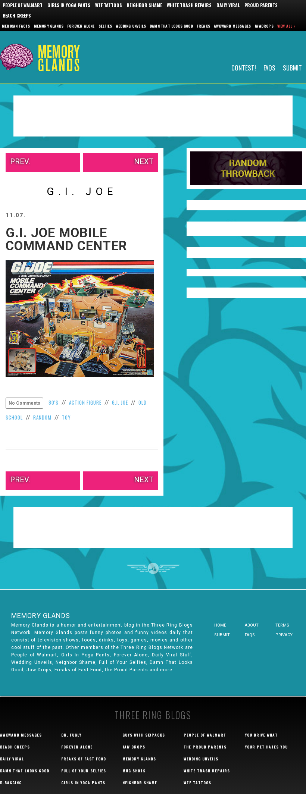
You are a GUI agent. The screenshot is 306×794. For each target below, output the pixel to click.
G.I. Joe (120, 402)
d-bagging (11, 782)
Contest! (243, 67)
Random (42, 417)
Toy (66, 417)
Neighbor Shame (144, 5)
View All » (286, 26)
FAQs (269, 67)
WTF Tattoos (108, 5)
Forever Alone (81, 26)
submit (222, 635)
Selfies (105, 26)
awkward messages (21, 735)
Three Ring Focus (153, 568)
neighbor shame (139, 782)
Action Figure (85, 402)
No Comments (24, 403)
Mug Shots (134, 770)
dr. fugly (71, 735)
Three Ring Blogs (153, 715)
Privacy (284, 635)
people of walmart (205, 735)
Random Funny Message (246, 168)
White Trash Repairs (189, 5)
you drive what (261, 735)
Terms (282, 625)
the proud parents (205, 747)
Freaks (203, 26)
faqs (250, 635)
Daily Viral (228, 5)
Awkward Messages (232, 26)
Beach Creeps (17, 15)
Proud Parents (261, 5)
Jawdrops (264, 26)
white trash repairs (207, 770)
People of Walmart (23, 5)
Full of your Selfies (83, 770)
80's (54, 402)
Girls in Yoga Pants (68, 5)
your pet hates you (266, 747)
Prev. (20, 161)
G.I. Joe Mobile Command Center (66, 239)
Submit (292, 67)
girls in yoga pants (83, 782)
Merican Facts (16, 26)
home (220, 625)
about (252, 625)
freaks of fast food (83, 759)
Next (143, 161)
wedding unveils (201, 759)
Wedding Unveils (131, 26)
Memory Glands (49, 26)
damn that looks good (24, 770)
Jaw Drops (133, 747)
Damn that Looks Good (171, 26)
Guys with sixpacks (143, 735)
